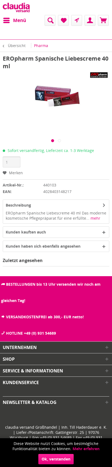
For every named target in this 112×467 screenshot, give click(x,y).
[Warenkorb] (103, 20)
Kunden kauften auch (26, 232)
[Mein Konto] (90, 20)
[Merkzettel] (63, 20)
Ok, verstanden (56, 459)
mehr (94, 218)
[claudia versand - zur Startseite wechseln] (16, 7)
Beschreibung (18, 205)
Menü (19, 20)
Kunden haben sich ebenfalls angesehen (43, 246)
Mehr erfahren (86, 448)
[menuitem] (14, 20)
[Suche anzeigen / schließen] (50, 20)
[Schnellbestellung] (76, 20)
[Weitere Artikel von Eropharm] (97, 74)
